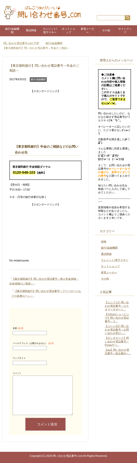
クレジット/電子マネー (50, 30)
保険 (103, 241)
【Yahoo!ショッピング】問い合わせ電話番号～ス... (117, 318)
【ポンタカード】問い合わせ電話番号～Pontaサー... (117, 341)
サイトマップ (125, 30)
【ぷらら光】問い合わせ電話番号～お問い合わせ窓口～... (117, 330)
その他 (106, 30)
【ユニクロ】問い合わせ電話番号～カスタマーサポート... (117, 306)
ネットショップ (68, 30)
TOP (21, 43)
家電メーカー (87, 30)
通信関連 (31, 30)
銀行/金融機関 (12, 30)
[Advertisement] (45, 117)
